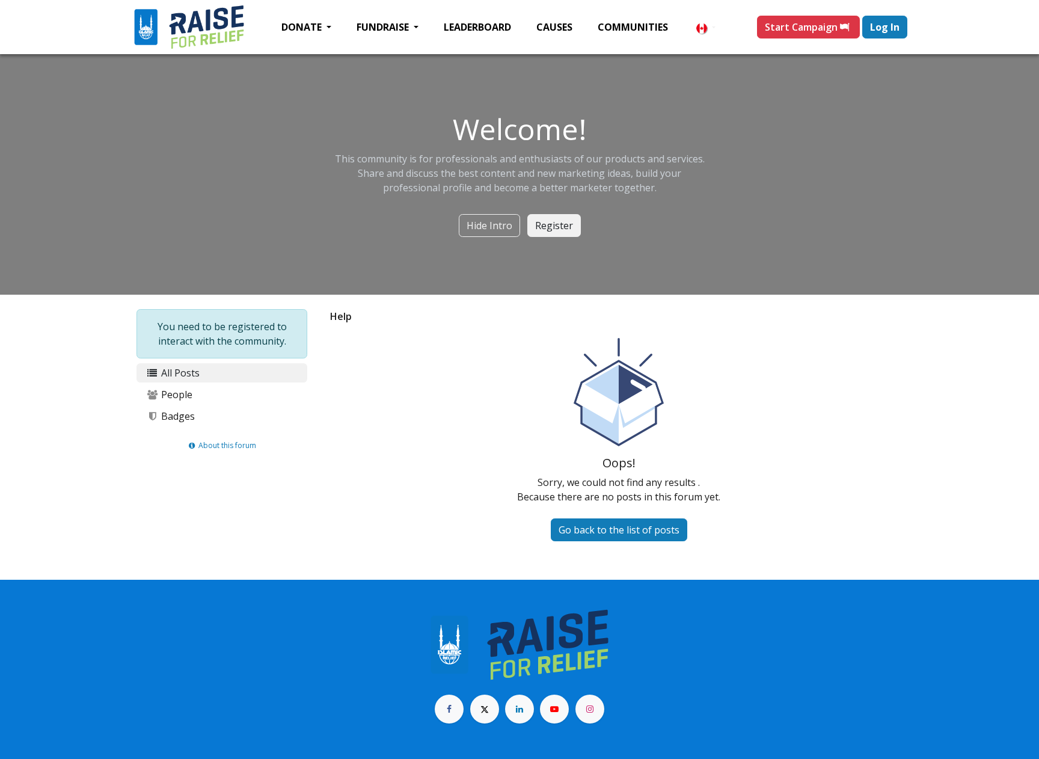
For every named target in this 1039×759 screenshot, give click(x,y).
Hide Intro (489, 225)
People (175, 394)
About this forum (226, 445)
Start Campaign (802, 27)
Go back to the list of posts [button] (619, 529)
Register (554, 225)
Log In (885, 27)
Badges (177, 416)
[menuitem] (306, 27)
